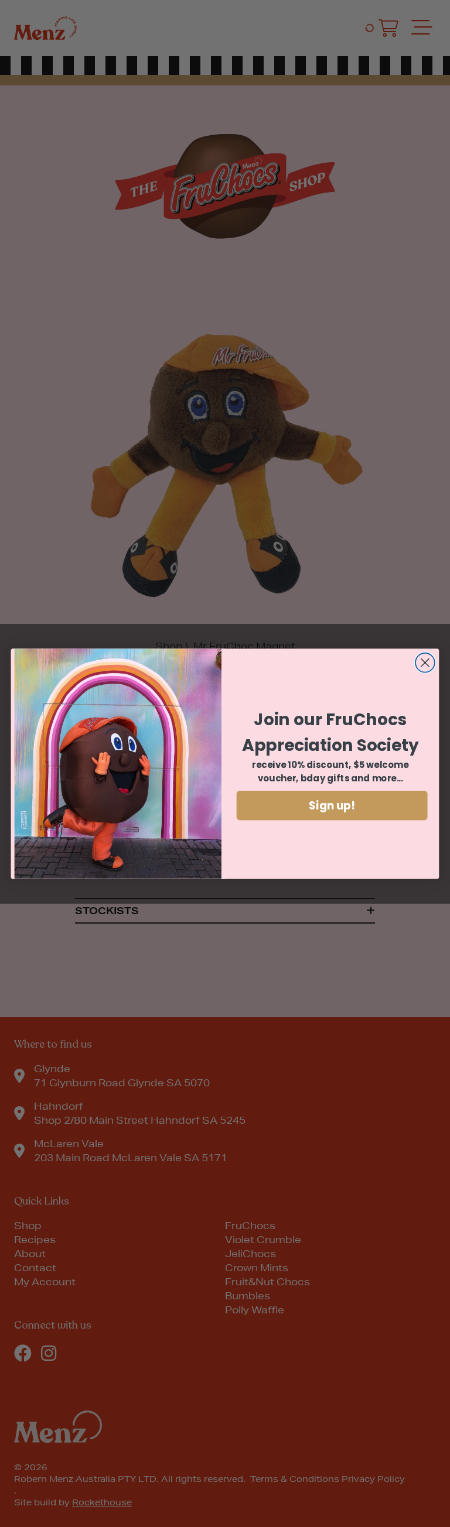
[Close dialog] (425, 662)
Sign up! (332, 805)
